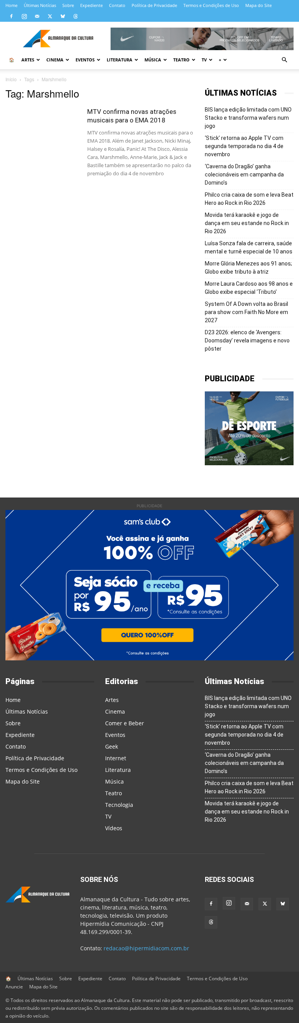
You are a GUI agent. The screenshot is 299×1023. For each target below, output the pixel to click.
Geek (111, 746)
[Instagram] (24, 16)
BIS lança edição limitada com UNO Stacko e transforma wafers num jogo (248, 117)
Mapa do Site (258, 5)
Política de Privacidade (154, 5)
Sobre (68, 5)
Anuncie (14, 986)
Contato (117, 5)
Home (11, 5)
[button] (284, 60)
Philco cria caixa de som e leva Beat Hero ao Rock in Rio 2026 (249, 199)
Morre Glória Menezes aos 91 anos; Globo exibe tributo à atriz (248, 267)
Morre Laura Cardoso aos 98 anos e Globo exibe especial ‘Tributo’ (249, 288)
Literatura (119, 60)
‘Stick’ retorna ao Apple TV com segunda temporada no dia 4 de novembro (244, 146)
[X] (50, 16)
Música (152, 60)
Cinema (54, 60)
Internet (115, 758)
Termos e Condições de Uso (211, 5)
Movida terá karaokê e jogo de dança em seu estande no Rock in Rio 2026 (247, 223)
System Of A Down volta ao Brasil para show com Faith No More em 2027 (246, 312)
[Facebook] (11, 16)
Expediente (91, 5)
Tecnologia (119, 804)
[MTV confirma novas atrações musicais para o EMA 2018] (42, 132)
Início (11, 79)
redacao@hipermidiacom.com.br (146, 948)
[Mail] (37, 16)
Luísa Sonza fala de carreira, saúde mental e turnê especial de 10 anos (248, 247)
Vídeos (113, 828)
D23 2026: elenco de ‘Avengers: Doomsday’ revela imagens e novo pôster (247, 340)
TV (204, 60)
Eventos (85, 60)
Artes (27, 60)
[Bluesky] (63, 16)
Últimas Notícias (40, 5)
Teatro (181, 60)
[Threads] (75, 16)
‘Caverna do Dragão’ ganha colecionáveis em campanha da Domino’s (244, 174)
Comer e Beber (124, 723)
